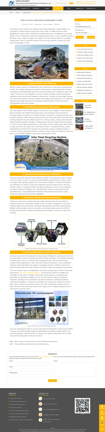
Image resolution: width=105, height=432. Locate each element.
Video (47, 8)
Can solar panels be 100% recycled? (88, 49)
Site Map (52, 428)
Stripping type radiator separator (86, 90)
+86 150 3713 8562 (90, 2)
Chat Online (80, 37)
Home (14, 8)
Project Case (85, 100)
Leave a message (48, 24)
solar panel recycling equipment (30, 273)
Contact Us (90, 8)
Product (24, 8)
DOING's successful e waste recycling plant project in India (89, 120)
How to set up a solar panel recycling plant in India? (47, 12)
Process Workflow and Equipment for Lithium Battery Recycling (31, 344)
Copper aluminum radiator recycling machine (90, 93)
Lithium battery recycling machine (87, 75)
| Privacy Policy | (72, 429)
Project (36, 8)
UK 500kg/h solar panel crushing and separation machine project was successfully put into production (89, 113)
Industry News (27, 12)
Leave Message (91, 37)
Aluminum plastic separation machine (88, 87)
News (57, 8)
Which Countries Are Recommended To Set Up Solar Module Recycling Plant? (36, 341)
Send (52, 380)
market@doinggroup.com (88, 4)
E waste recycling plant (84, 81)
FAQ (68, 8)
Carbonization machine (84, 72)
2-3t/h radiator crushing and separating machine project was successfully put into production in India (89, 127)
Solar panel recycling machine (86, 78)
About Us (79, 8)
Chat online (57, 24)
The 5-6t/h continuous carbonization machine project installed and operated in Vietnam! (89, 106)
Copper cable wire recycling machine (88, 84)
